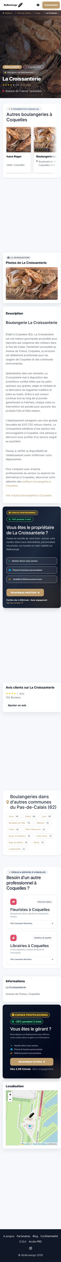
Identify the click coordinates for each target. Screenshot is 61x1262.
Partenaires (23, 1236)
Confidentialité (49, 1236)
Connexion (51, 4)
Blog (35, 1236)
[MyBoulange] (14, 5)
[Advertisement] (30, 215)
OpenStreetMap (39, 1143)
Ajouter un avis (17, 705)
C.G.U (22, 1241)
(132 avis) (25, 85)
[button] (31, 1115)
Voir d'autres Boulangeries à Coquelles (28, 495)
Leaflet (26, 1143)
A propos (8, 1236)
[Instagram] (30, 1248)
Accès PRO (35, 1241)
